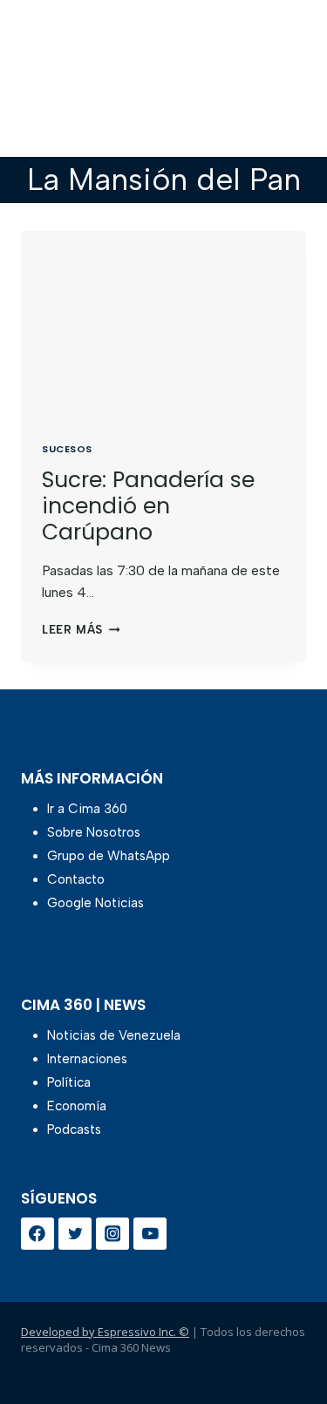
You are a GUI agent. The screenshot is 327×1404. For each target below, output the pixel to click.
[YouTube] (150, 1234)
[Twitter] (75, 1234)
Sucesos (67, 449)
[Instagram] (112, 1234)
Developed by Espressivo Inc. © (105, 1332)
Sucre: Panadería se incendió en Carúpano (148, 506)
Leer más (80, 629)
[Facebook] (37, 1234)
